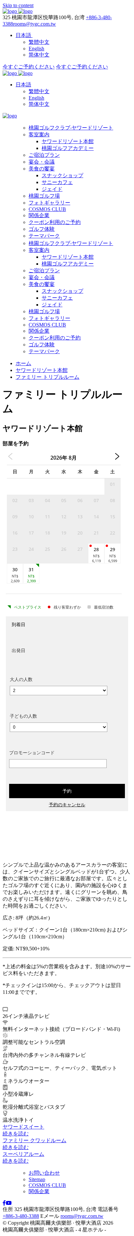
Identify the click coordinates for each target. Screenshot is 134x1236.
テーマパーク (44, 236)
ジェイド (52, 189)
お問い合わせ (44, 1173)
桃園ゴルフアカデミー (68, 148)
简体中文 (39, 104)
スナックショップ (62, 175)
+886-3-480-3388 (21, 1216)
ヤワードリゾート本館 (68, 141)
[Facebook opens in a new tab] (4, 1203)
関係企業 (39, 215)
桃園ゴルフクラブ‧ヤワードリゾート (71, 127)
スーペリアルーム (23, 1154)
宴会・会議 (42, 162)
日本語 (23, 84)
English (36, 98)
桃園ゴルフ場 (44, 196)
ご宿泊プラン (44, 155)
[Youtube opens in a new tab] (9, 1203)
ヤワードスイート (23, 1127)
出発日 (18, 650)
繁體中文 (39, 91)
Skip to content (18, 5)
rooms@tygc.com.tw (34, 24)
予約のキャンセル (67, 804)
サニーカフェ (57, 182)
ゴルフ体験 (42, 229)
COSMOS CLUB (47, 209)
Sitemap (37, 1179)
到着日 (18, 624)
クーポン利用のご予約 (55, 222)
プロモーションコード (32, 752)
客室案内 (39, 134)
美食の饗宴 (42, 168)
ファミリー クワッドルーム (34, 1140)
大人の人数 (21, 679)
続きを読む (16, 1133)
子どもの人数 (23, 716)
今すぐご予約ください (29, 66)
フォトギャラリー (49, 202)
